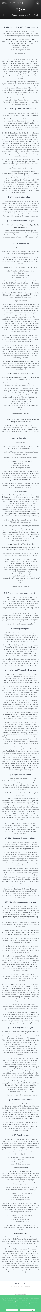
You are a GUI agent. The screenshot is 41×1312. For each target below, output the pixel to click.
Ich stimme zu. (12, 1310)
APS (12, 3)
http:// (37, 33)
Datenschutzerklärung (20, 1294)
